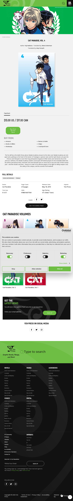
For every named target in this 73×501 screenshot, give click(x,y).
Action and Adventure (8, 178)
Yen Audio (29, 445)
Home (4, 37)
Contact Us (7, 454)
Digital (29, 398)
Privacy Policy (15, 470)
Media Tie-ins (7, 418)
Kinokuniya (9, 146)
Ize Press (29, 447)
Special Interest (8, 395)
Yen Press (29, 437)
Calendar (6, 439)
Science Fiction (8, 390)
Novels (7, 368)
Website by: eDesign (61, 495)
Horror (6, 383)
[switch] (27, 256)
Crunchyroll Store (43, 146)
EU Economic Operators (10, 452)
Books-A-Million (10, 144)
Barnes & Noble (43, 141)
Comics (7, 398)
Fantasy (18, 178)
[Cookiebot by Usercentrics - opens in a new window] (63, 230)
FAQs (5, 447)
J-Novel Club (30, 450)
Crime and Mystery (9, 375)
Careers (6, 444)
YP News (6, 437)
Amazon (8, 141)
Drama (6, 378)
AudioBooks (53, 368)
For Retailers (7, 449)
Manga (8, 37)
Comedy (6, 373)
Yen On (28, 440)
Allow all (59, 269)
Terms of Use (26, 470)
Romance (6, 388)
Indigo (40, 144)
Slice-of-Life (7, 393)
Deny (13, 269)
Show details (63, 263)
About (6, 442)
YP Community (8, 434)
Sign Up (35, 463)
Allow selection (36, 269)
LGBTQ (6, 385)
